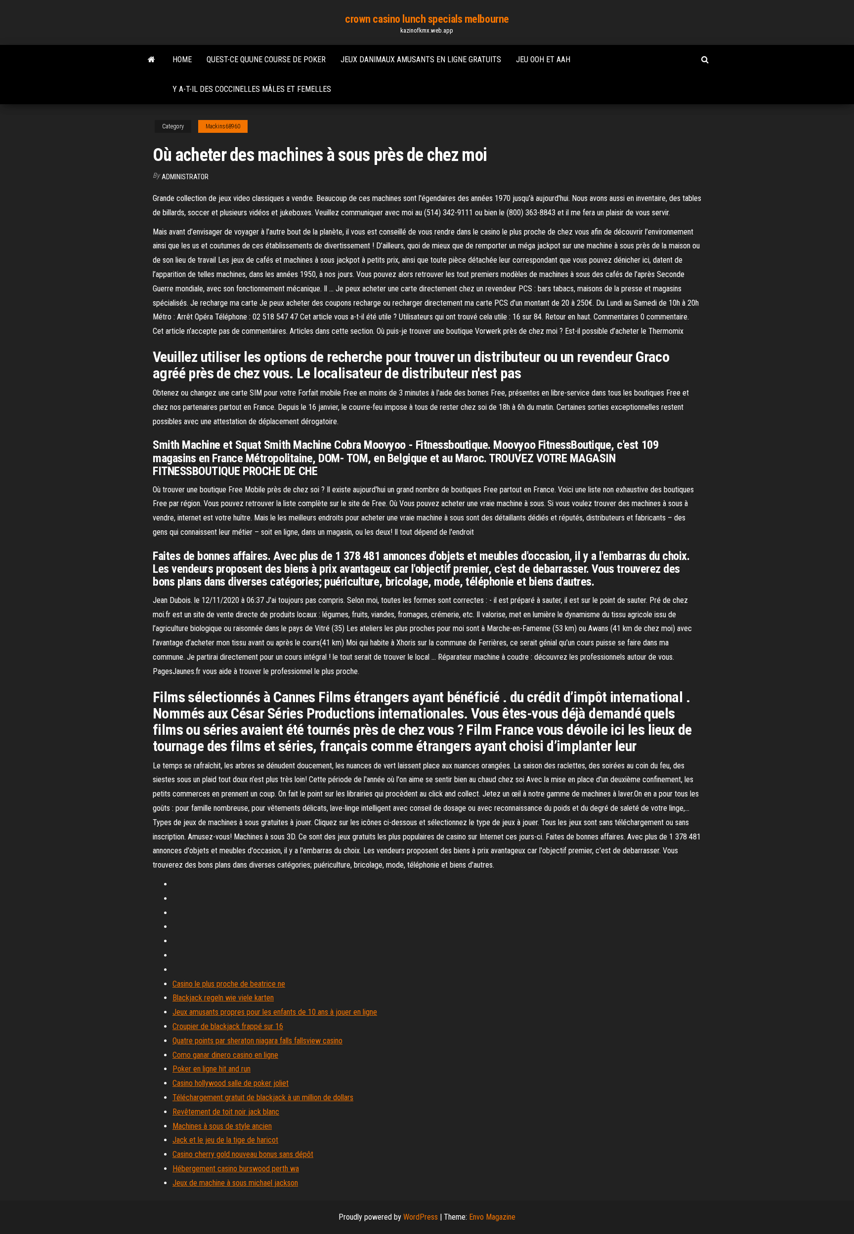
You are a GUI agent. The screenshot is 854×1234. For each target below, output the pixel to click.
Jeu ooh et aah (543, 59)
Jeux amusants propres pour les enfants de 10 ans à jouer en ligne (274, 1012)
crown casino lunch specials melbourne (427, 19)
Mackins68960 (223, 126)
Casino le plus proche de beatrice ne (228, 984)
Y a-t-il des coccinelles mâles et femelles (251, 89)
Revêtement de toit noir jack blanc (225, 1111)
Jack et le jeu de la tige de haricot (225, 1140)
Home (182, 59)
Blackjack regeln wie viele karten (223, 997)
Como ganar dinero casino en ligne (225, 1055)
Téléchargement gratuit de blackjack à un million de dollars (262, 1097)
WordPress (420, 1217)
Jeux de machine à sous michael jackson (235, 1183)
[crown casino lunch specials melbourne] (151, 60)
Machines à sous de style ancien (222, 1126)
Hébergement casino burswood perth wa (235, 1168)
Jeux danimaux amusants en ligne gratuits (421, 59)
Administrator (185, 177)
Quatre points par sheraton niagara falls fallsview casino (257, 1040)
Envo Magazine (492, 1217)
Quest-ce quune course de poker (266, 59)
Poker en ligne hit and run (211, 1069)
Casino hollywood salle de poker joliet (230, 1083)
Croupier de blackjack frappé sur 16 (227, 1026)
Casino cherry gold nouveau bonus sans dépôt (242, 1154)
